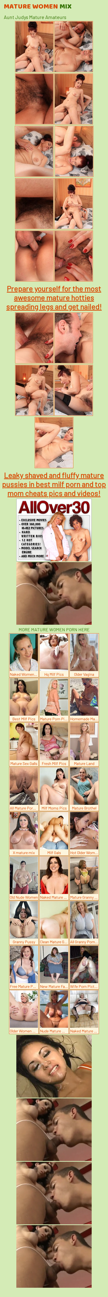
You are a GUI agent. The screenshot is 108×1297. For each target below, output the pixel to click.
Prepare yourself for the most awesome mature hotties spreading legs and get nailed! (54, 297)
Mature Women (38, 6)
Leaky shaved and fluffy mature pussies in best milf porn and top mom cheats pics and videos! (54, 483)
